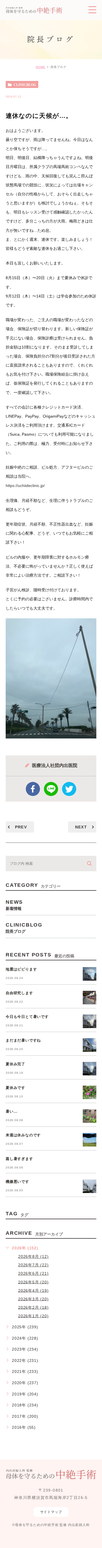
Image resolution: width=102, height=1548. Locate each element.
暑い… (11, 1111)
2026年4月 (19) (33, 1290)
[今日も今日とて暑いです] (89, 1021)
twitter (69, 789)
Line (51, 789)
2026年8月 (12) (33, 1256)
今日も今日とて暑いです (27, 1017)
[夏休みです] (89, 1092)
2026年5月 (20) (33, 1282)
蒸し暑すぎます (19, 1159)
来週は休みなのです (23, 1135)
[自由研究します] (89, 997)
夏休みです (15, 1088)
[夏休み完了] (89, 1068)
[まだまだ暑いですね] (89, 1045)
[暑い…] (89, 1116)
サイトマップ (51, 1512)
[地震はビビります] (89, 974)
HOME (40, 67)
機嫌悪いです (17, 1181)
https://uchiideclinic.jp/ (25, 486)
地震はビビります (21, 969)
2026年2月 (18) (33, 1307)
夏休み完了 (15, 1064)
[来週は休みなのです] (89, 1139)
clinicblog (25, 84)
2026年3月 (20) (33, 1298)
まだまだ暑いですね (23, 1040)
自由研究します (19, 993)
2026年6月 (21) (33, 1273)
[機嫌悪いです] (89, 1186)
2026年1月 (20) (33, 1315)
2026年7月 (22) (33, 1265)
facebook (33, 789)
